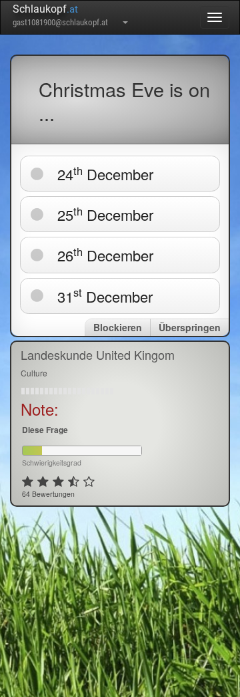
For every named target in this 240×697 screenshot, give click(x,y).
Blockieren (117, 327)
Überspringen (190, 327)
